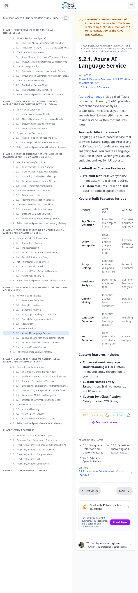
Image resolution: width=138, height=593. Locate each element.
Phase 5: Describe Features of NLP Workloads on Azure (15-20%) (106, 81)
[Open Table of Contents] (6, 6)
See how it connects (108, 422)
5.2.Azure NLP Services (95, 87)
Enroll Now (120, 522)
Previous (92, 491)
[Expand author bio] (131, 544)
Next (122, 491)
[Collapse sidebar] (65, 18)
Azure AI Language (91, 97)
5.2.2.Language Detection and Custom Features (102, 473)
